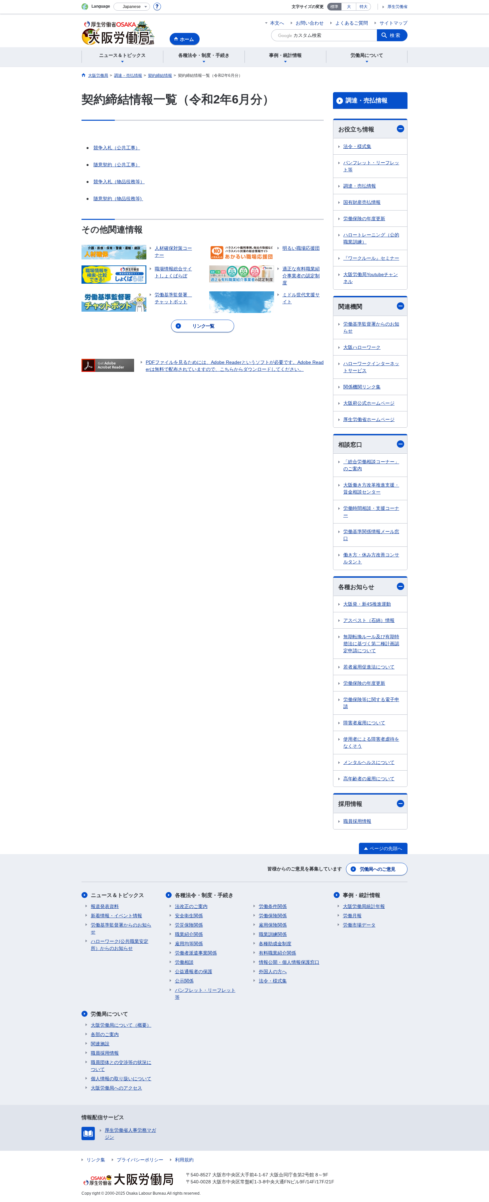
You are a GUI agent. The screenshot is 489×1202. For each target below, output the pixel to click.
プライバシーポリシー (140, 1159)
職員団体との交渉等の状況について (121, 1066)
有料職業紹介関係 (277, 953)
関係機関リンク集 (362, 386)
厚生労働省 (398, 6)
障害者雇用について (364, 722)
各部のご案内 (105, 1034)
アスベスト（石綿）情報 (369, 620)
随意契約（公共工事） (116, 164)
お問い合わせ (310, 23)
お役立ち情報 (356, 129)
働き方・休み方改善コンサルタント (371, 558)
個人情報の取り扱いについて (121, 1078)
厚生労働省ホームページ (369, 419)
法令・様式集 (357, 146)
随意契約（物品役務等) (118, 198)
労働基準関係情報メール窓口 (371, 535)
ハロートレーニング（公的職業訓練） (371, 238)
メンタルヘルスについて (369, 762)
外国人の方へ (273, 971)
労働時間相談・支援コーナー (371, 512)
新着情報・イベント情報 (116, 915)
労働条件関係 (273, 906)
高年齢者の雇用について (369, 778)
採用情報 (350, 804)
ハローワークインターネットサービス (371, 367)
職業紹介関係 (189, 934)
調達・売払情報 (367, 100)
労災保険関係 (189, 925)
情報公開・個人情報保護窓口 (289, 962)
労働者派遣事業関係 (196, 953)
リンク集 (95, 1159)
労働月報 (352, 915)
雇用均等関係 (189, 943)
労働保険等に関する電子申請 (371, 703)
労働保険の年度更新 (364, 218)
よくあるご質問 (351, 23)
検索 (395, 35)
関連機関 (350, 306)
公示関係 (184, 980)
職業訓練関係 (273, 934)
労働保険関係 (273, 915)
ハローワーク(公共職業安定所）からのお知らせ (119, 945)
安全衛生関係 (189, 915)
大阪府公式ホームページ (369, 403)
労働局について (109, 1014)
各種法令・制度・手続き (204, 895)
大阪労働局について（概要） (121, 1025)
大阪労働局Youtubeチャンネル (370, 278)
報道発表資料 (105, 906)
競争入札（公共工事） (116, 147)
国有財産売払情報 (362, 202)
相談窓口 (350, 444)
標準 (334, 6)
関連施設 (100, 1043)
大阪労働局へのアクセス (116, 1088)
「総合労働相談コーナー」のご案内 (371, 465)
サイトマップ (394, 23)
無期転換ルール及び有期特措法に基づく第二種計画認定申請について (371, 643)
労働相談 (184, 962)
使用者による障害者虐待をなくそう (371, 742)
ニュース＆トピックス (117, 895)
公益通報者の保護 (193, 971)
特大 (364, 6)
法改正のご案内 (191, 906)
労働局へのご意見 (377, 869)
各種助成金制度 (275, 943)
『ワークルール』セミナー (371, 258)
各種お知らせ (356, 587)
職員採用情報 (357, 821)
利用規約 (184, 1159)
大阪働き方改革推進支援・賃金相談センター (371, 488)
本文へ (277, 23)
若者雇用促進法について (369, 667)
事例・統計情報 (361, 895)
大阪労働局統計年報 (364, 906)
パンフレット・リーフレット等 (371, 166)
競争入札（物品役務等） (119, 181)
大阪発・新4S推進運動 (367, 604)
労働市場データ (359, 925)
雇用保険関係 (273, 925)
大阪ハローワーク (362, 347)
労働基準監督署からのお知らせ (371, 327)
